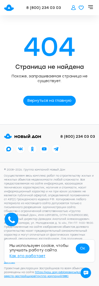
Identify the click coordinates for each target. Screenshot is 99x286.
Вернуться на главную (49, 100)
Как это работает (27, 256)
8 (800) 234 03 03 (43, 8)
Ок (82, 248)
